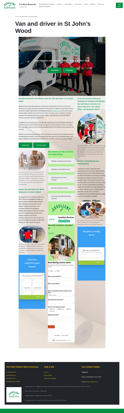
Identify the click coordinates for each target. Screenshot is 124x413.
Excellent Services (11, 372)
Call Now (119, 5)
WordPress (15, 411)
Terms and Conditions (45, 6)
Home (16, 16)
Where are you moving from (57, 276)
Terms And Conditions (50, 378)
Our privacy (101, 4)
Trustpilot (50, 233)
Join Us (46, 372)
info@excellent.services (91, 381)
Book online (25, 145)
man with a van (55, 111)
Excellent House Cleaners (13, 381)
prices (86, 4)
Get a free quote (41, 145)
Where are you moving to (56, 283)
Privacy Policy (48, 375)
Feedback (92, 4)
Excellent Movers (11, 375)
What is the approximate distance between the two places (60, 291)
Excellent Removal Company (47, 4)
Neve (2, 411)
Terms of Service (64, 335)
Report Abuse (57, 335)
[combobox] (61, 295)
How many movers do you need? (58, 299)
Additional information (53, 315)
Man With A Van (10, 378)
